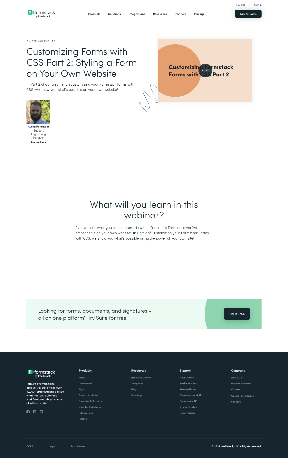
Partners (180, 14)
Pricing (199, 14)
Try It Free (237, 313)
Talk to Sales (248, 14)
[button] (94, 14)
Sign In (258, 4)
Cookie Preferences (242, 395)
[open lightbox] (205, 70)
